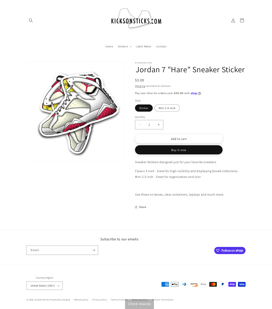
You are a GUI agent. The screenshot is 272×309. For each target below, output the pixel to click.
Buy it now (178, 150)
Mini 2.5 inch (167, 108)
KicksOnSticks (42, 299)
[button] (30, 20)
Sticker (144, 108)
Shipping (140, 85)
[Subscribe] (93, 250)
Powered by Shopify (60, 299)
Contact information (162, 299)
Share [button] (142, 207)
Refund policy (81, 299)
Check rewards (139, 304)
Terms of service (119, 299)
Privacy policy (99, 299)
